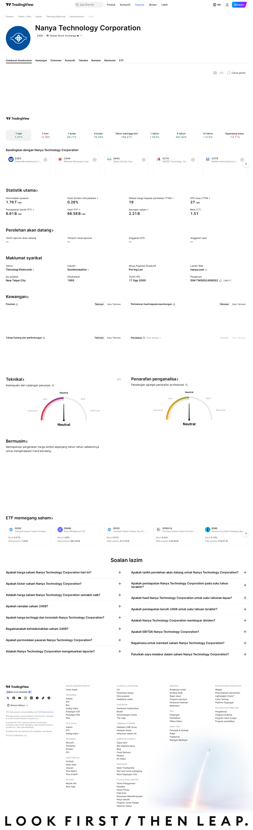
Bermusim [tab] (110, 60)
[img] (78, 35)
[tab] (99, 304)
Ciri (118, 689)
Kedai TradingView (125, 768)
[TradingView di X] (8, 698)
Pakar (172, 733)
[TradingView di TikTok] (43, 698)
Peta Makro (71, 771)
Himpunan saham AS (126, 733)
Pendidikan (175, 718)
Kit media (121, 758)
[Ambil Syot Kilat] (215, 72)
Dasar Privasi (123, 790)
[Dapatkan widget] (221, 72)
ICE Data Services (46, 712)
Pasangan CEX (73, 711)
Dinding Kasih (176, 693)
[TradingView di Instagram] (25, 698)
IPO (67, 752)
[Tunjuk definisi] (30, 198)
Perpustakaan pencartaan (227, 693)
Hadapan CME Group (127, 727)
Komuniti (125, 4)
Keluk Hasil (71, 764)
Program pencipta (178, 699)
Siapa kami (122, 742)
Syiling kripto (72, 708)
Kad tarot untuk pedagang (129, 771)
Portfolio (70, 761)
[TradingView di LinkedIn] (31, 698)
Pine (68, 718)
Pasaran (140, 4)
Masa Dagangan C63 (127, 774)
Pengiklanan (221, 711)
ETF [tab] (121, 60)
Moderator (175, 705)
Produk (111, 4)
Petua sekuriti (123, 799)
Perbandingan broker (127, 715)
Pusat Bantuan (124, 752)
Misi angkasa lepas (126, 746)
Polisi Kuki (121, 793)
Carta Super (71, 689)
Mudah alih (71, 783)
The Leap (121, 718)
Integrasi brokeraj (223, 715)
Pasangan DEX (73, 715)
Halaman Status (124, 806)
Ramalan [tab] (96, 60)
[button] (117, 5)
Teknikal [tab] (83, 60)
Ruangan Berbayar (179, 740)
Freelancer (175, 736)
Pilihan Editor (176, 721)
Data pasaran (123, 696)
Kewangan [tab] (41, 60)
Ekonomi (70, 742)
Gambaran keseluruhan (128, 708)
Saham (69, 698)
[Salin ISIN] (220, 280)
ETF (68, 702)
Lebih (164, 4)
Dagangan (175, 715)
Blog (119, 749)
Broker (153, 4)
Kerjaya (120, 755)
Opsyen (69, 768)
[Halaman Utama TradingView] (20, 5)
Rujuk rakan (175, 696)
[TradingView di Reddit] (49, 698)
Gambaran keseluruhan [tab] (19, 60)
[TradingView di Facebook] (14, 698)
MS (219, 4)
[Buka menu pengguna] (227, 5)
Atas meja (70, 786)
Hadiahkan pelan (125, 699)
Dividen (69, 749)
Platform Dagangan (224, 702)
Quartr (49, 731)
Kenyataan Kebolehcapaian (130, 796)
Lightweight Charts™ (225, 696)
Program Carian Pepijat (128, 802)
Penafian (121, 786)
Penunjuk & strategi (179, 730)
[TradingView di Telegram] (37, 698)
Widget (218, 689)
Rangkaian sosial (178, 689)
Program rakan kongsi (225, 718)
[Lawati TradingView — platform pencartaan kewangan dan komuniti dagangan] (18, 118)
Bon (68, 705)
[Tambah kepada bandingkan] (45, 159)
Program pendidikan (225, 721)
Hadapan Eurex (124, 730)
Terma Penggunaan (126, 783)
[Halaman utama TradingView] (17, 687)
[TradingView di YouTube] (20, 698)
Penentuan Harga (125, 693)
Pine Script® (72, 774)
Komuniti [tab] (70, 60)
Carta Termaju (222, 699)
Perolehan (70, 746)
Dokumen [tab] (56, 60)
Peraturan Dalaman (179, 702)
